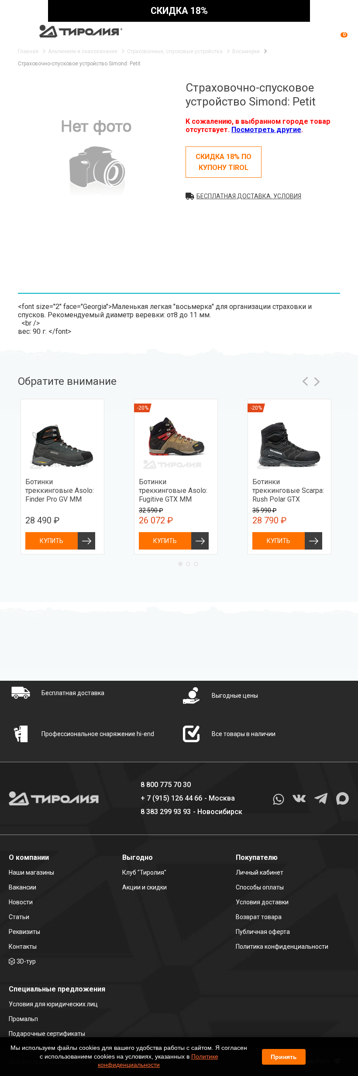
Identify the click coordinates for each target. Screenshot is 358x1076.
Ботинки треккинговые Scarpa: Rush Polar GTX (288, 490)
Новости (21, 902)
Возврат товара (259, 916)
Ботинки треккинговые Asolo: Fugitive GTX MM (173, 490)
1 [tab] (180, 564)
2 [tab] (188, 564)
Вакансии (22, 887)
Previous (306, 381)
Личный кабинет (259, 872)
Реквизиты (24, 931)
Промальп (23, 1018)
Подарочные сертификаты (47, 1033)
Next (317, 381)
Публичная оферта (263, 931)
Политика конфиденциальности (282, 946)
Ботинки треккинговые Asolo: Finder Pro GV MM (59, 490)
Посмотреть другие (266, 130)
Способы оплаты (260, 887)
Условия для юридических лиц (53, 1004)
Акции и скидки (144, 887)
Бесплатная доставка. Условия (248, 196)
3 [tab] (196, 564)
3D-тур (26, 961)
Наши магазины (31, 872)
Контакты (23, 946)
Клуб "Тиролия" (144, 872)
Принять (284, 1056)
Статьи (19, 916)
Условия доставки (262, 902)
